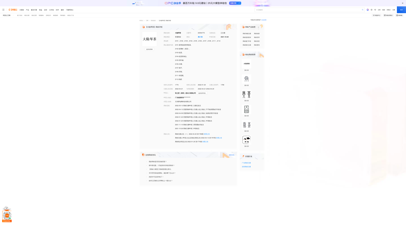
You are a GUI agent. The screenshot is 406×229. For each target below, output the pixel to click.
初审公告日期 (191, 85)
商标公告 (167, 134)
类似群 (166, 41)
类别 (188, 37)
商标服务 (153, 20)
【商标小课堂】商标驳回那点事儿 (160, 169)
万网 (147, 20)
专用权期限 (190, 89)
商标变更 (257, 41)
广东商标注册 (246, 163)
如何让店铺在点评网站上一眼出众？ (161, 180)
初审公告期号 (168, 85)
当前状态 (212, 33)
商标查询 (257, 45)
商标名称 (167, 33)
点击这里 (263, 20)
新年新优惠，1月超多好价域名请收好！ (162, 165)
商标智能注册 (247, 33)
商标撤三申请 (247, 41)
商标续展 (257, 33)
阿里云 (141, 20)
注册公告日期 (168, 89)
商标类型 (167, 37)
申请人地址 (167, 97)
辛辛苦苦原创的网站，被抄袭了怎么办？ (162, 173)
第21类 (200, 37)
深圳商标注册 (246, 167)
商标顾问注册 (247, 45)
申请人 (166, 93)
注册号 (189, 33)
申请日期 (212, 37)
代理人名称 (167, 101)
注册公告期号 (213, 85)
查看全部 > (232, 155)
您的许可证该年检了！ (156, 177)
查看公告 (207, 134)
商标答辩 (257, 37)
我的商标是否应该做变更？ (158, 161)
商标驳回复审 (247, 37)
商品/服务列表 (168, 45)
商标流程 (167, 105)
